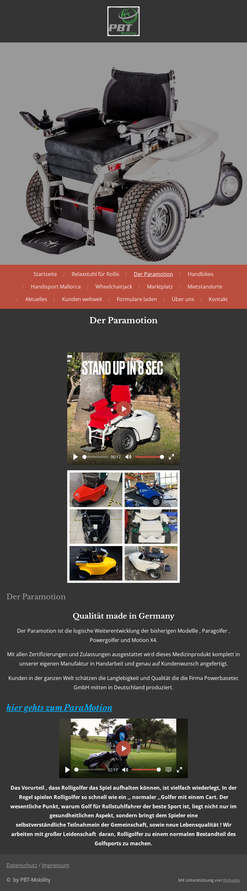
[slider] (95, 457)
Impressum (55, 865)
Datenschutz (21, 865)
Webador (232, 880)
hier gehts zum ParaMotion (59, 708)
